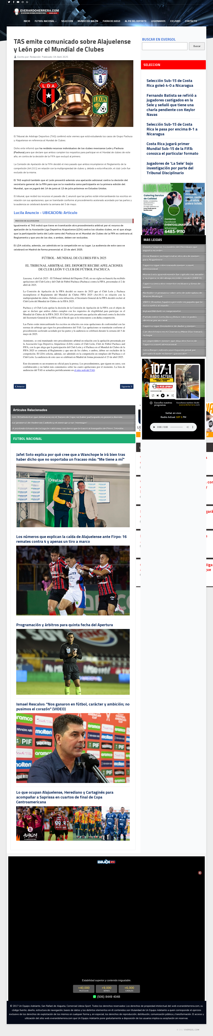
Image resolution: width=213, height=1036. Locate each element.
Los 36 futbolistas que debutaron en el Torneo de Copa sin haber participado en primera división (67, 417)
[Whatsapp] (27, 2)
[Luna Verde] (173, 208)
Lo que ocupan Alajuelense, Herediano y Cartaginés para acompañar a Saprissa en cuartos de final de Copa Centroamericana (64, 797)
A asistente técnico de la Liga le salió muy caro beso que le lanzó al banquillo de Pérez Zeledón (67, 428)
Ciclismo (175, 21)
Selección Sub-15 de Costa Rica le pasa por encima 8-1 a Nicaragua (172, 129)
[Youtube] (18, 2)
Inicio (27, 21)
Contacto (191, 21)
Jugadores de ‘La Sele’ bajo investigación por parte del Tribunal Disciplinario (170, 168)
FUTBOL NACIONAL (45, 21)
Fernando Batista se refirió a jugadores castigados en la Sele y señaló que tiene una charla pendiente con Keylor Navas (171, 104)
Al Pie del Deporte (135, 21)
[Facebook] (13, 2)
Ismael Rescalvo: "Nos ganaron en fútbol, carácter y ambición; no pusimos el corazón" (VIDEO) (73, 706)
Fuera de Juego (111, 21)
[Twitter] (9, 2)
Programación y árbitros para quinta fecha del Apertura (64, 625)
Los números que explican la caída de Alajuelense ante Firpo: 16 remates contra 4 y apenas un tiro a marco (71, 538)
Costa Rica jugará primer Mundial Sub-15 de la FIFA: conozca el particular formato (172, 148)
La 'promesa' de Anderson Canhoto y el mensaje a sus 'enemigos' (49, 422)
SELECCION (67, 21)
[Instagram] (22, 2)
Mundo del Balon (88, 21)
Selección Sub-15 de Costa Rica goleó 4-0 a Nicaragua (170, 82)
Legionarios (158, 21)
